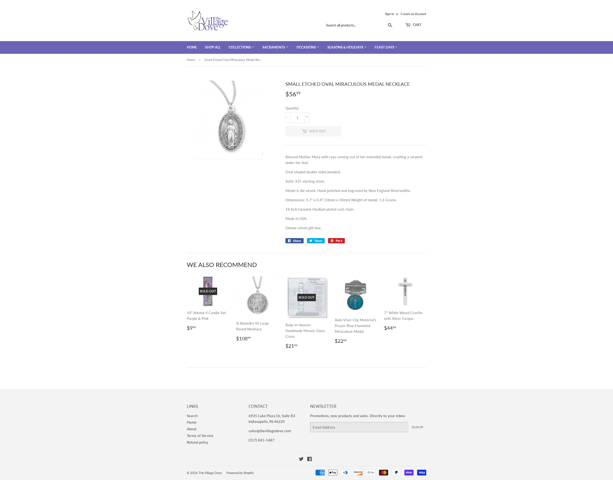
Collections (240, 47)
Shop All (213, 47)
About (191, 429)
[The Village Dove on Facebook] (309, 459)
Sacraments (274, 47)
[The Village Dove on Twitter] (301, 459)
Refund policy (197, 442)
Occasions (306, 47)
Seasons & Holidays (345, 47)
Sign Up (417, 427)
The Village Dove (210, 473)
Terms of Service (200, 435)
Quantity (292, 108)
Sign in (389, 14)
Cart (416, 25)
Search (192, 416)
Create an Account (413, 14)
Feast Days (385, 47)
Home (192, 47)
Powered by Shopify (240, 473)
